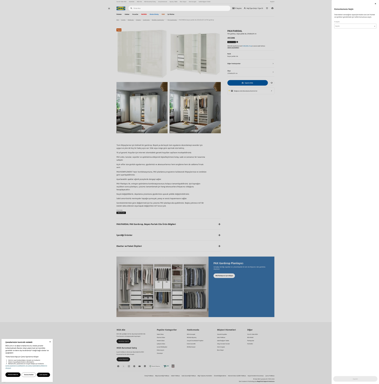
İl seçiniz (337, 22)
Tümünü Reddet (28, 375)
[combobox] (355, 26)
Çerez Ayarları (43, 375)
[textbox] (355, 26)
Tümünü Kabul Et (13, 374)
